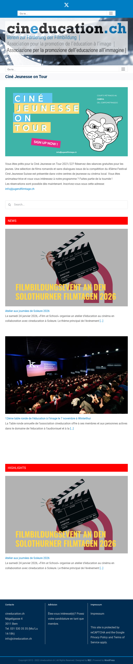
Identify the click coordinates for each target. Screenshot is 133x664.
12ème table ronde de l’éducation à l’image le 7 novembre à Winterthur (48, 418)
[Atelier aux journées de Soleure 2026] (66, 267)
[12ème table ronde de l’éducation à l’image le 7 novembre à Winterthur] (66, 375)
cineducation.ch (15, 613)
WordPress (109, 660)
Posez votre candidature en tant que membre (66, 618)
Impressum (97, 613)
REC (89, 660)
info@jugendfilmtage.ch (19, 189)
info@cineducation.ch (18, 638)
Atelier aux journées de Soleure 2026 (27, 311)
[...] (101, 321)
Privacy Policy (99, 637)
